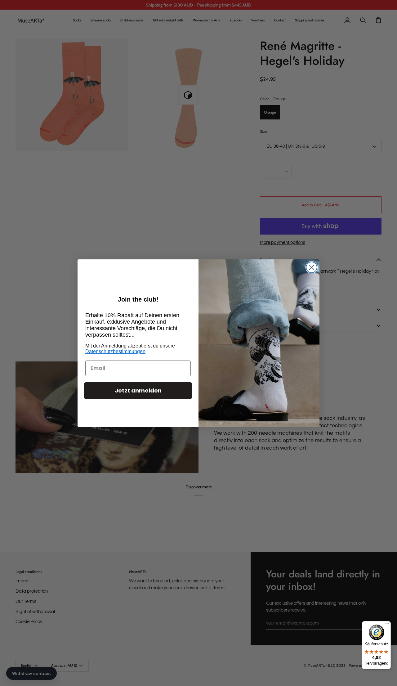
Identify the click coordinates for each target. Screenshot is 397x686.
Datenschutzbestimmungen (115, 351)
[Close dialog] (311, 267)
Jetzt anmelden (138, 390)
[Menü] (387, 625)
